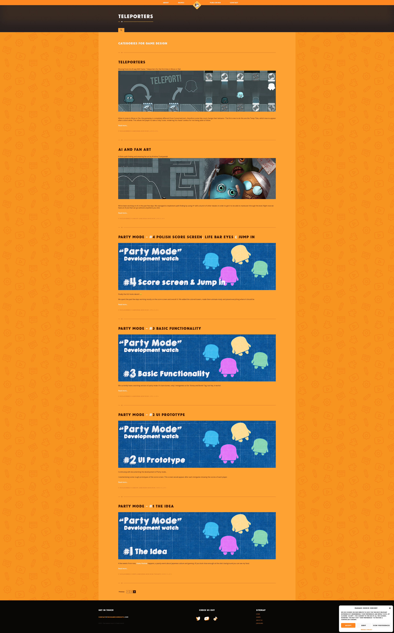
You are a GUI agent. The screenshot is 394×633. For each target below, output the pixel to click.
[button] (390, 608)
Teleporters (131, 62)
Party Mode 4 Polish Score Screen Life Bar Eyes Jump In (186, 237)
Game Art (135, 218)
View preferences (381, 625)
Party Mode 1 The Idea (146, 506)
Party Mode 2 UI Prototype (151, 414)
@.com (113, 617)
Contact (234, 2)
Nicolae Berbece (125, 131)
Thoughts (157, 574)
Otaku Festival (142, 563)
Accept (348, 625)
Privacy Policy (366, 629)
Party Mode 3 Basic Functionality (159, 328)
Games (181, 2)
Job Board (259, 623)
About (166, 2)
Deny (363, 625)
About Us (259, 620)
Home (258, 614)
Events (134, 574)
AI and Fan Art (134, 149)
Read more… (123, 125)
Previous (121, 592)
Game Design (136, 131)
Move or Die (145, 131)
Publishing (215, 2)
